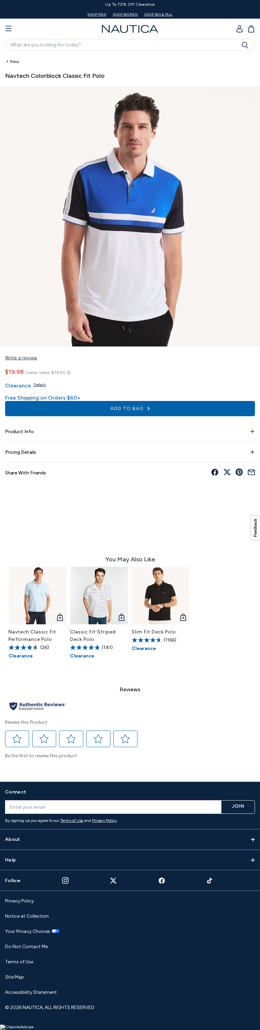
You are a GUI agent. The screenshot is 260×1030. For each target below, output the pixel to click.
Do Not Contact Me (26, 946)
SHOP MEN (57, 14)
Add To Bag (127, 408)
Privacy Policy (104, 820)
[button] (17, 738)
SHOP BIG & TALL (119, 14)
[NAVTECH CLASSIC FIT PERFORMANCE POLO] (37, 595)
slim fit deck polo (154, 632)
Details (40, 384)
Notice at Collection (27, 916)
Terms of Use (71, 820)
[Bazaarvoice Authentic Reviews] (37, 706)
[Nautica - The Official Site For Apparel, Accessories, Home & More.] (130, 29)
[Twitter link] (113, 880)
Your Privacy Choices (27, 931)
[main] (130, 415)
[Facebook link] (161, 880)
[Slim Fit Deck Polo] (161, 595)
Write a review (21, 357)
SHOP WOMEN (85, 14)
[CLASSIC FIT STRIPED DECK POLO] (99, 595)
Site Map (14, 977)
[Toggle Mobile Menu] (8, 28)
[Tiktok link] (210, 880)
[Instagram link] (65, 880)
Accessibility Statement (31, 992)
